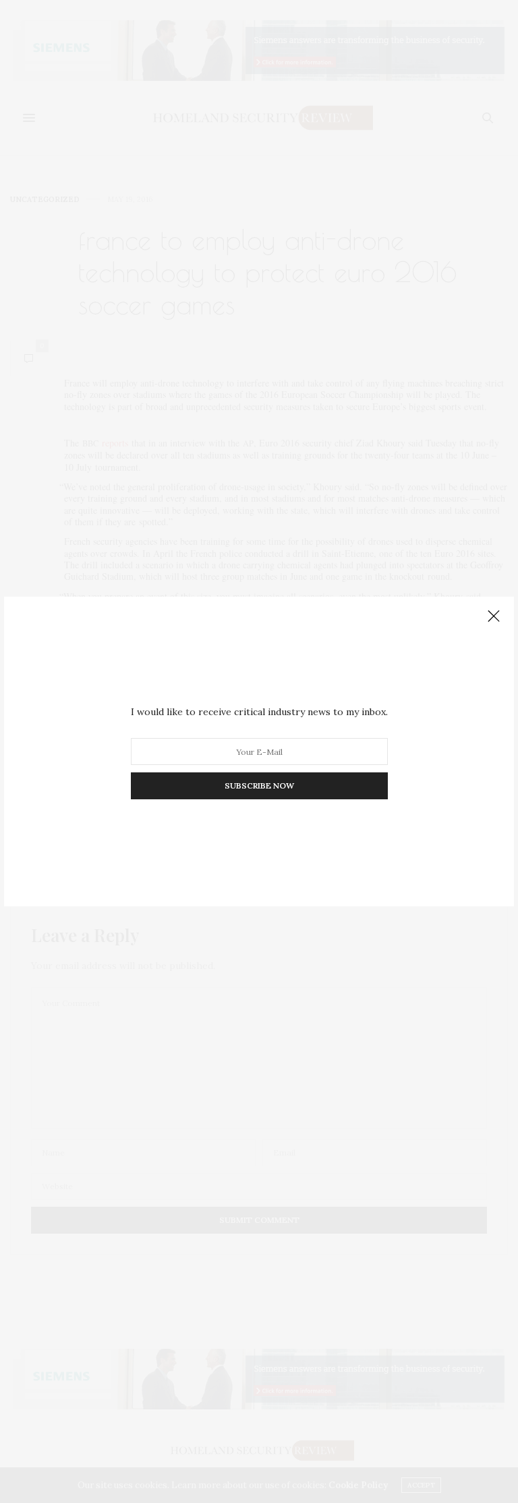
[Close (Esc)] (493, 616)
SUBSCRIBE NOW (259, 785)
